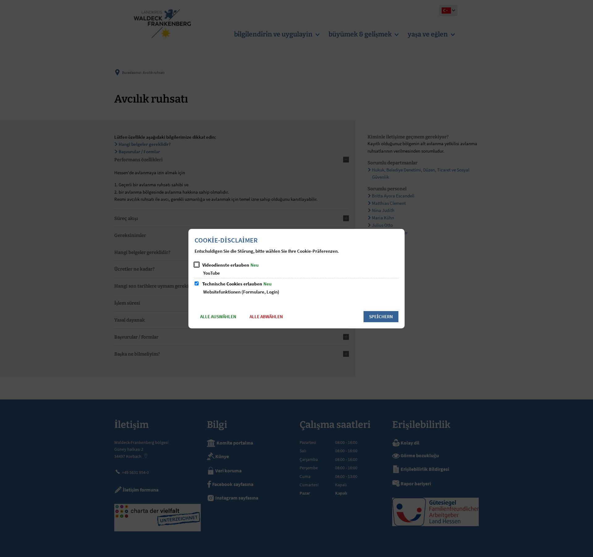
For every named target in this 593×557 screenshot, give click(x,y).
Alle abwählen (266, 316)
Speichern (381, 316)
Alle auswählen (218, 316)
